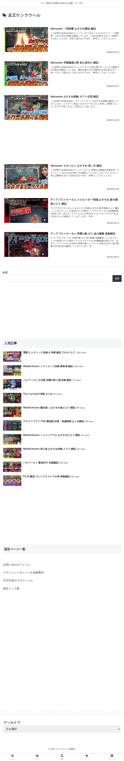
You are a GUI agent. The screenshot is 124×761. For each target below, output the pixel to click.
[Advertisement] (62, 141)
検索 (5, 272)
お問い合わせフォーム (16, 564)
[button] (114, 445)
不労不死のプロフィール (18, 580)
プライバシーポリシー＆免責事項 (23, 572)
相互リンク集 (11, 588)
